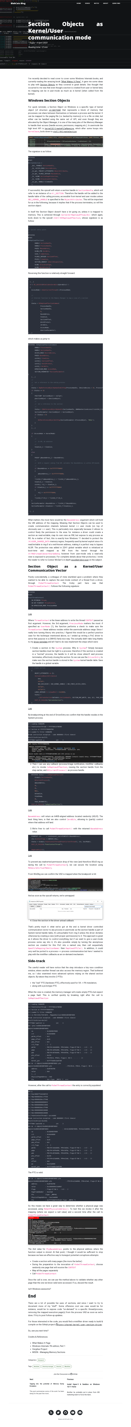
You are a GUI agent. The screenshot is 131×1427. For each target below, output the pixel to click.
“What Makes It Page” (71, 81)
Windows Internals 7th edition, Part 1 (48, 1346)
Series (87, 3)
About (105, 3)
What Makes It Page (41, 1343)
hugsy (32, 42)
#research (41, 1360)
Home (79, 3)
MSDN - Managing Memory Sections (48, 1352)
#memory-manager (47, 1366)
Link (30, 614)
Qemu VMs (116, 3)
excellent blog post (80, 560)
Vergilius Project (39, 1349)
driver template (41, 642)
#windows (36, 1366)
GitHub (74, 1374)
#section (58, 1366)
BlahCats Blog (18, 3)
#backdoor (67, 1366)
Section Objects (47, 84)
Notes (96, 3)
